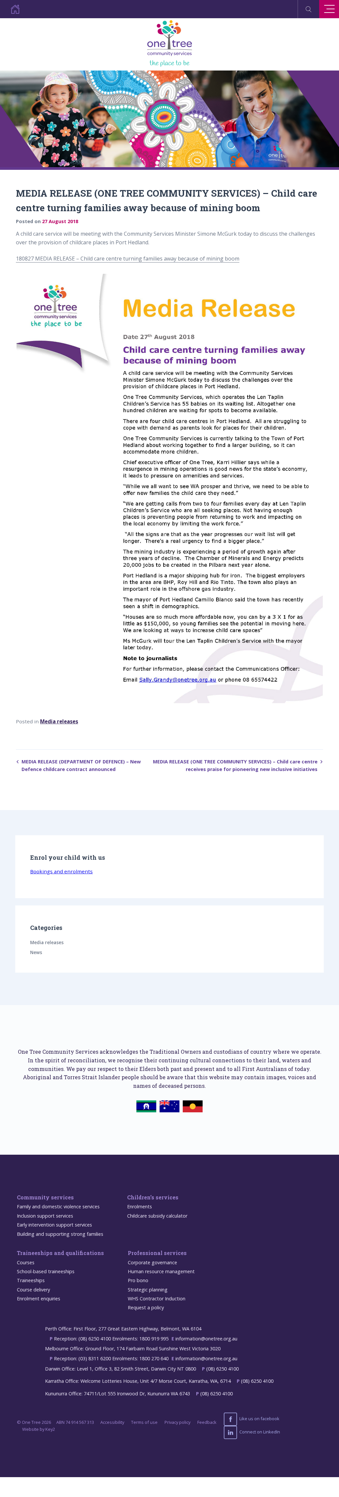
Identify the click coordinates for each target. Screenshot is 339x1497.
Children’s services (152, 1197)
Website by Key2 (38, 1429)
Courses (25, 1262)
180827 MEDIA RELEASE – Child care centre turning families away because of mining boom (127, 258)
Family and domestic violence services (58, 1206)
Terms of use (144, 1422)
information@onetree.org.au (206, 1338)
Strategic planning (148, 1289)
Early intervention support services (54, 1225)
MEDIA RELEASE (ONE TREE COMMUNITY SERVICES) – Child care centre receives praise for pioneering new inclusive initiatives (235, 765)
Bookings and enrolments (61, 871)
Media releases (59, 721)
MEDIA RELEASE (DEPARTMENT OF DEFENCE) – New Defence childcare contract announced (81, 765)
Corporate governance (152, 1262)
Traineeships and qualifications (60, 1252)
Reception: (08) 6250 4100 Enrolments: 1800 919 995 (111, 1338)
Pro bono (138, 1280)
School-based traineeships (45, 1271)
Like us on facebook (258, 1419)
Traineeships (31, 1280)
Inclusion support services (45, 1216)
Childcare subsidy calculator (157, 1216)
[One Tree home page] (10, 9)
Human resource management (161, 1271)
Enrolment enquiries (38, 1298)
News (36, 952)
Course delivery (33, 1289)
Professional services (157, 1252)
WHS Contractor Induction (156, 1298)
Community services (45, 1197)
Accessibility (112, 1422)
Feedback (207, 1422)
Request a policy (146, 1307)
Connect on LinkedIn (259, 1432)
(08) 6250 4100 (222, 1369)
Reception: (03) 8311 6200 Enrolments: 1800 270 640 (111, 1358)
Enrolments (139, 1206)
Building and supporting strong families (60, 1234)
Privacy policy (177, 1422)
